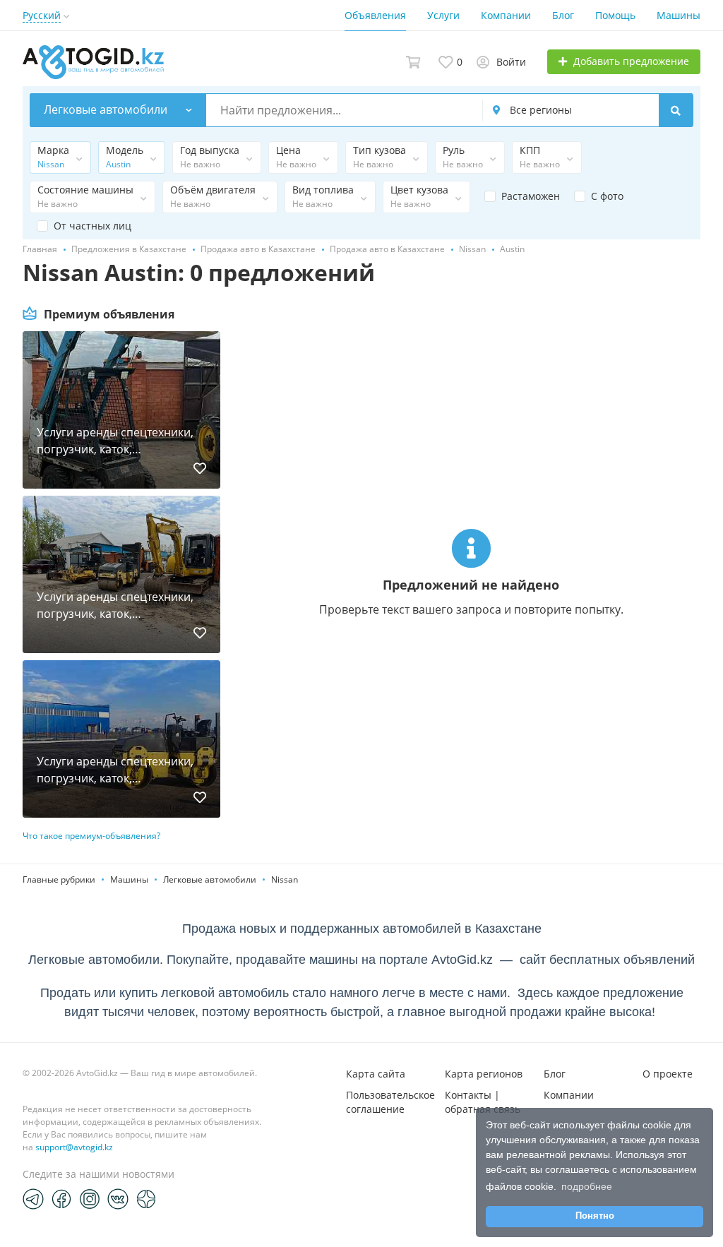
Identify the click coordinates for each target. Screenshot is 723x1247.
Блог (563, 15)
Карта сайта (375, 1073)
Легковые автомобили (209, 879)
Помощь (615, 15)
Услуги (443, 15)
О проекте (668, 1073)
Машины (678, 15)
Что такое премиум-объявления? (91, 836)
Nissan (284, 879)
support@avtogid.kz (74, 1147)
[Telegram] (33, 1198)
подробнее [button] (586, 1186)
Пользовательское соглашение (390, 1102)
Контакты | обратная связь (482, 1102)
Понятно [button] (594, 1216)
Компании (506, 15)
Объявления (375, 15)
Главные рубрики (59, 879)
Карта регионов (483, 1073)
